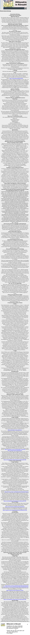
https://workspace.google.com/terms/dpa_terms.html (15, 449)
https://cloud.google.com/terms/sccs (15, 450)
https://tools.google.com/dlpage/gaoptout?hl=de (14, 506)
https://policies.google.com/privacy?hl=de (14, 590)
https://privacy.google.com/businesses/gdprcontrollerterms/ (16, 585)
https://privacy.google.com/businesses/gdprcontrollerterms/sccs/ (15, 586)
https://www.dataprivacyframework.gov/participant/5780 (15, 459)
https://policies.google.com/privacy (15, 429)
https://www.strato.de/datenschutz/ (16, 78)
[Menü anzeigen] (25, 8)
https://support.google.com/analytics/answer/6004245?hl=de (15, 510)
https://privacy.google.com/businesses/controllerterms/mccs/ (17, 491)
